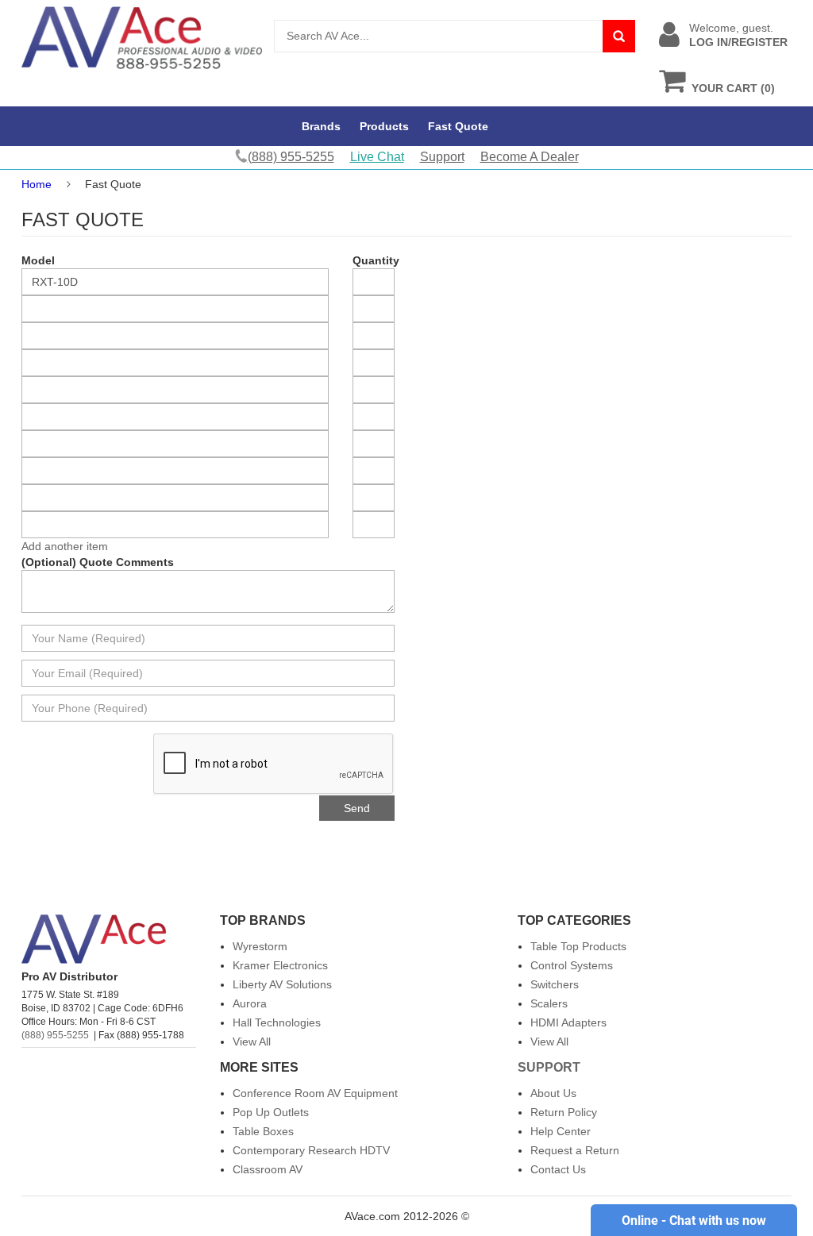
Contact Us (558, 1169)
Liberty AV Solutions (282, 984)
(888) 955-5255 (55, 1035)
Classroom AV (267, 1169)
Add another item (64, 546)
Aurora (250, 1003)
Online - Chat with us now (694, 1220)
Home (36, 184)
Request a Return (574, 1150)
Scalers (549, 1003)
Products (384, 126)
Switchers (554, 984)
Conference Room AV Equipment (315, 1093)
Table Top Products (578, 946)
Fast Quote (458, 126)
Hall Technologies (277, 1022)
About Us (553, 1093)
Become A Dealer (529, 157)
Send (357, 808)
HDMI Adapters (568, 1022)
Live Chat (377, 157)
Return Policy (563, 1112)
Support (442, 157)
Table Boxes (263, 1131)
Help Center (560, 1131)
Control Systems (571, 965)
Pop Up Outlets (271, 1112)
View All (252, 1041)
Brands (321, 126)
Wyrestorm (260, 946)
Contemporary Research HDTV (311, 1150)
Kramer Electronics (280, 965)
